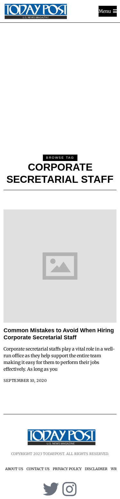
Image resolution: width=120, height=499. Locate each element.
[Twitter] (51, 489)
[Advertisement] (60, 86)
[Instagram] (69, 489)
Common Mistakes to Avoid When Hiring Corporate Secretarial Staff (59, 334)
